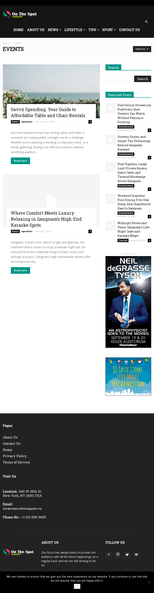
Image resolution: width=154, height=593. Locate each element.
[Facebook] (128, 3)
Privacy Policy (15, 456)
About (92, 2)
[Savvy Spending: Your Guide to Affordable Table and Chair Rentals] (51, 91)
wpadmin (26, 121)
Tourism (123, 240)
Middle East (79, 2)
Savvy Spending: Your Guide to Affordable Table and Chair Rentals (48, 112)
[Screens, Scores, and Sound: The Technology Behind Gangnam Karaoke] (110, 140)
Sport (107, 30)
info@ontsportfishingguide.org (22, 508)
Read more (20, 160)
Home (18, 30)
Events (15, 121)
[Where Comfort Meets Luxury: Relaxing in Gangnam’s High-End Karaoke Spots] (51, 201)
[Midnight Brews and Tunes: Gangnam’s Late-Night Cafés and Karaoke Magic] (110, 226)
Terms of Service (16, 462)
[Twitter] (142, 3)
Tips (92, 30)
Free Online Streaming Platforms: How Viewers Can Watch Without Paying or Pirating (134, 113)
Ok (77, 586)
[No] (149, 582)
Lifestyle (73, 30)
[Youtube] (148, 3)
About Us (35, 30)
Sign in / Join (43, 2)
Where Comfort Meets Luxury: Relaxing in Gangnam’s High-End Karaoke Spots (46, 219)
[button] (146, 22)
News (53, 30)
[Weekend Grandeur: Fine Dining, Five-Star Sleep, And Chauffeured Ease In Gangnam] (110, 199)
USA (55, 2)
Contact (103, 2)
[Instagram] (135, 3)
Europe (65, 2)
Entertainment (126, 126)
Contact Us (129, 30)
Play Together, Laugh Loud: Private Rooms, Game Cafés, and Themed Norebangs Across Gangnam (132, 172)
